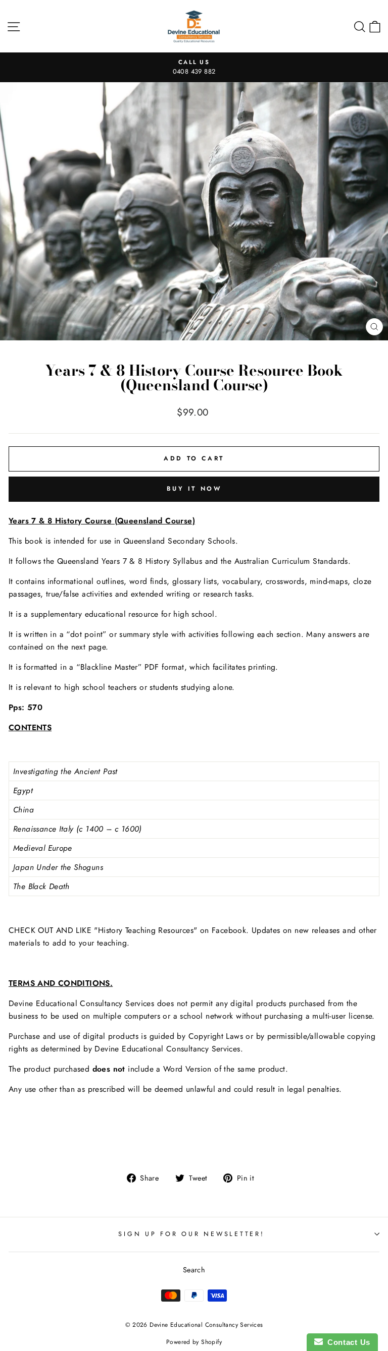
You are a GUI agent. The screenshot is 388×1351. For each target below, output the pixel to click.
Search (194, 1270)
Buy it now (194, 488)
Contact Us (346, 1342)
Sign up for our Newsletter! (191, 1234)
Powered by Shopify (194, 1341)
